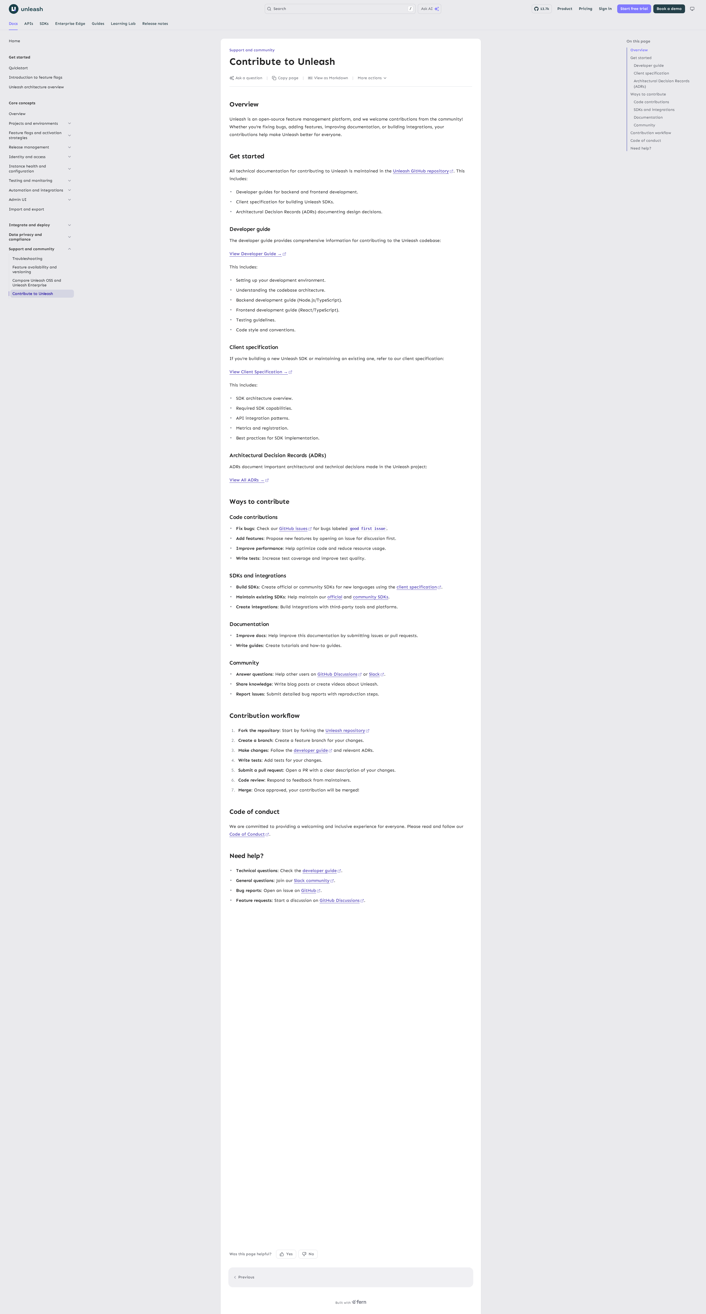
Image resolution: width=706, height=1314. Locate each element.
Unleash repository (345, 730)
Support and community (252, 50)
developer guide (311, 750)
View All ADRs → (246, 480)
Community (644, 125)
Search (342, 8)
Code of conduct (645, 140)
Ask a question (249, 78)
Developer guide (649, 65)
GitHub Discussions (337, 674)
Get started (641, 57)
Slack (374, 674)
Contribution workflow (650, 132)
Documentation (648, 117)
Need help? (640, 148)
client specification (417, 587)
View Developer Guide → (255, 253)
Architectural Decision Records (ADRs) (661, 84)
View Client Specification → (258, 371)
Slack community (312, 880)
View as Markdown (331, 78)
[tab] (13, 24)
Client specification (651, 73)
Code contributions (651, 102)
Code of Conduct (247, 834)
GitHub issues (293, 528)
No (311, 1254)
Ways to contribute (648, 94)
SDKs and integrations (654, 109)
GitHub (308, 890)
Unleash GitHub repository (421, 171)
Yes (289, 1254)
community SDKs (370, 596)
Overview (639, 50)
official (334, 596)
